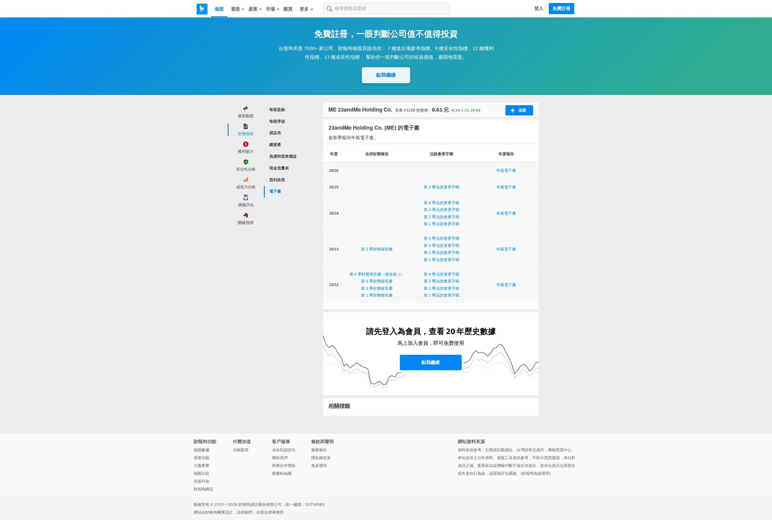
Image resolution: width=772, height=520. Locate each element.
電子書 (275, 191)
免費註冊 (561, 8)
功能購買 (240, 450)
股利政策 (277, 180)
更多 (304, 9)
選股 (235, 9)
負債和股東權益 (283, 156)
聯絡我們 (280, 457)
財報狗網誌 (203, 489)
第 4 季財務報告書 (377, 281)
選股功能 (201, 457)
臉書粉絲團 (282, 473)
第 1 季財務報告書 (377, 295)
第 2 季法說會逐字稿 (441, 187)
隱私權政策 (321, 457)
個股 (219, 9)
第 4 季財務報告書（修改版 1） (377, 274)
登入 (538, 8)
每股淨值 (277, 121)
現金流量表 (279, 168)
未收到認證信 (284, 450)
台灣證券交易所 (530, 450)
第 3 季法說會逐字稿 (441, 209)
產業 (253, 9)
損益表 (275, 133)
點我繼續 (386, 75)
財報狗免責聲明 (535, 473)
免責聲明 (319, 465)
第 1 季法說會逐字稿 (441, 224)
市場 (270, 9)
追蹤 (522, 110)
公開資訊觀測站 (499, 450)
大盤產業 (201, 465)
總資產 (275, 144)
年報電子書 (506, 170)
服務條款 (319, 450)
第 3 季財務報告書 (377, 288)
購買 (288, 9)
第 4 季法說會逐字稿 (441, 202)
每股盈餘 (277, 109)
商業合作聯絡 (284, 465)
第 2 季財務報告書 (377, 249)
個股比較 (201, 473)
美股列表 (201, 481)
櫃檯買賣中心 (559, 450)
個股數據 (201, 450)
